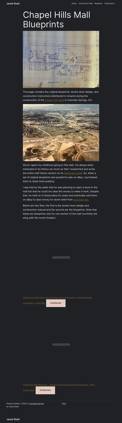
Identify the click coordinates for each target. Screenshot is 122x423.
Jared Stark (13, 3)
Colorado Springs (36, 404)
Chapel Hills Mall (54, 100)
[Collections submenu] (115, 3)
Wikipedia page (72, 173)
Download (55, 303)
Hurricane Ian (80, 199)
